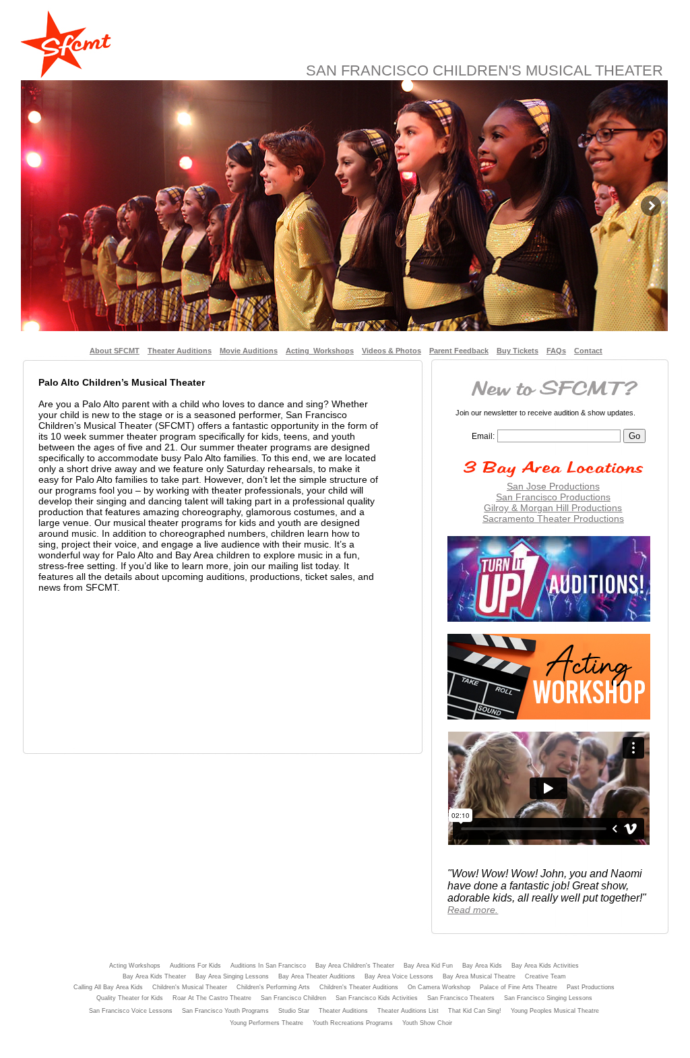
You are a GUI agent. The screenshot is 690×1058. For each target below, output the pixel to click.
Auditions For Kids (195, 965)
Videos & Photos (391, 351)
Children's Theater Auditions (358, 987)
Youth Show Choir (427, 1023)
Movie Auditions (249, 351)
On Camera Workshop (439, 987)
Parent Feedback (459, 351)
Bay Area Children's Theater (354, 965)
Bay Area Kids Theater (154, 976)
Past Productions (591, 987)
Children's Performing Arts (273, 987)
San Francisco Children (293, 998)
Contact (588, 351)
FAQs (556, 351)
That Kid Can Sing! (474, 1010)
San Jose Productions (553, 486)
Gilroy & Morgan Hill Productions (553, 507)
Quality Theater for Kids (129, 998)
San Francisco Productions (553, 497)
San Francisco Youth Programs (225, 1010)
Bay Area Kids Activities (545, 965)
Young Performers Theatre (266, 1023)
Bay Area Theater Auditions (316, 976)
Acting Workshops (134, 965)
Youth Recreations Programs (353, 1023)
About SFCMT (114, 351)
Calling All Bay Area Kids (108, 987)
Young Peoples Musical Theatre (555, 1010)
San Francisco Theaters (461, 998)
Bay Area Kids (482, 965)
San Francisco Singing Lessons (548, 998)
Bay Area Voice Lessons (399, 976)
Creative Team (545, 976)
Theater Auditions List (408, 1010)
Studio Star (293, 1010)
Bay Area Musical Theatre (479, 976)
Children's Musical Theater (189, 987)
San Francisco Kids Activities (377, 998)
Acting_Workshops (320, 351)
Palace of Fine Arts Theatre (518, 987)
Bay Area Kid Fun (428, 965)
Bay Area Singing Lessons (232, 976)
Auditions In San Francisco (268, 965)
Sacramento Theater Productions (553, 518)
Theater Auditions (180, 351)
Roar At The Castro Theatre (211, 998)
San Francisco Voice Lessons (130, 1010)
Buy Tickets (517, 351)
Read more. (472, 909)
